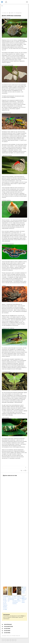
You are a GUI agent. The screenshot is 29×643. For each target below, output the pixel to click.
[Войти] (6, 2)
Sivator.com (8, 635)
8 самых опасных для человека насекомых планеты (14, 600)
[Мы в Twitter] (5, 640)
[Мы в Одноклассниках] (13, 640)
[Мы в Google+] (10, 640)
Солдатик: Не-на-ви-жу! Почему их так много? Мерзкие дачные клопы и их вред (5, 603)
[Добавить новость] (14, 2)
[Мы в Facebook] (8, 640)
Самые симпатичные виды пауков (19, 598)
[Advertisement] (14, 531)
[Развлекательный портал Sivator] (2, 2)
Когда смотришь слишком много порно (24, 599)
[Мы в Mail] (15, 640)
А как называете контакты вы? (10, 598)
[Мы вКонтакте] (3, 640)
